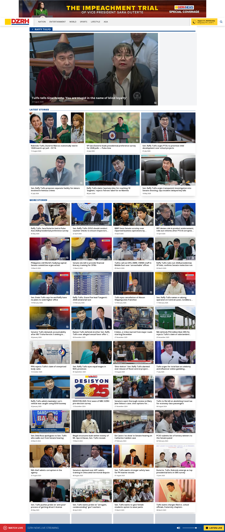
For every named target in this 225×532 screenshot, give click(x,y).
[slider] (196, 528)
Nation (42, 21)
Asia (106, 21)
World (72, 21)
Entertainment (57, 21)
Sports (83, 21)
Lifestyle (95, 21)
